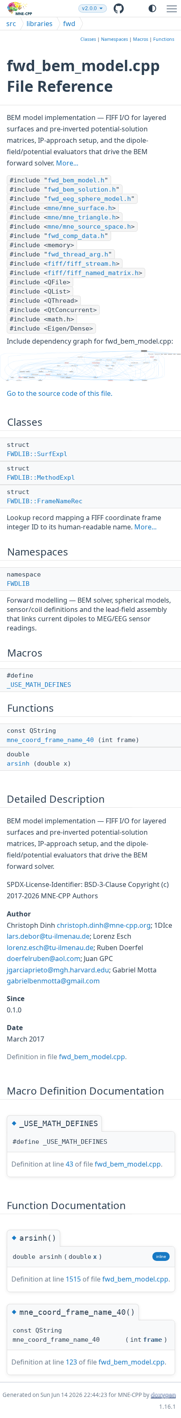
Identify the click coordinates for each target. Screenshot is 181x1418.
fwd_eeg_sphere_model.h (89, 199)
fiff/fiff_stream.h (82, 263)
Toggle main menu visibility (173, 8)
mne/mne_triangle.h (82, 217)
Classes (88, 39)
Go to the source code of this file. (59, 393)
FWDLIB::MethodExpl (41, 477)
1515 (73, 1279)
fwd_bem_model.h (76, 180)
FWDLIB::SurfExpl (37, 454)
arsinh (18, 763)
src (11, 23)
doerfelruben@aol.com (43, 958)
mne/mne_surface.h (80, 208)
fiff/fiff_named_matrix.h (93, 273)
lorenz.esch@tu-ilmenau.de (50, 947)
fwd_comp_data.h (76, 236)
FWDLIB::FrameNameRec (45, 501)
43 (69, 1164)
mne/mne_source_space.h (89, 226)
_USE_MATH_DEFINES (39, 685)
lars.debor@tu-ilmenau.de (48, 936)
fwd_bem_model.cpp (92, 1056)
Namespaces (114, 39)
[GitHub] (125, 8)
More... (67, 163)
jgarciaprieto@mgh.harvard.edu (58, 970)
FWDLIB (18, 583)
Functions (163, 39)
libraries (40, 23)
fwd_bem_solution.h (82, 189)
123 (71, 1362)
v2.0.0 (89, 8)
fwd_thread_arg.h (78, 254)
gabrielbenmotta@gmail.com (53, 980)
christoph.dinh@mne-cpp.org (104, 925)
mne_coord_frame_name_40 (50, 740)
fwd (69, 23)
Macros (140, 39)
